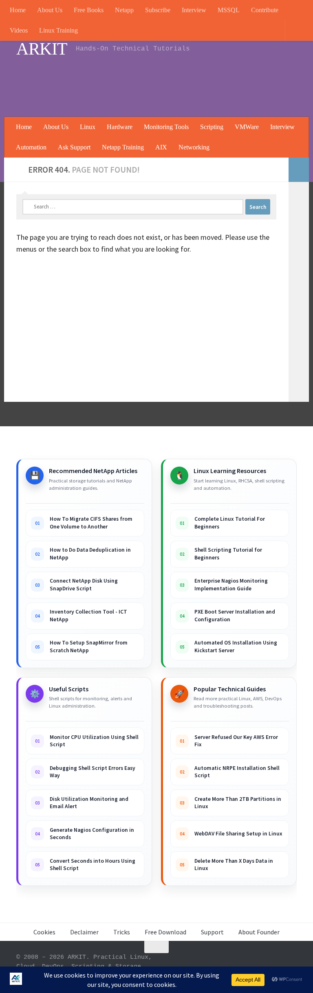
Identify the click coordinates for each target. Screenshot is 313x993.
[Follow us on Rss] (232, 963)
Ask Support (74, 147)
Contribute (264, 10)
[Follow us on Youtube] (217, 963)
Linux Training (58, 30)
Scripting (211, 126)
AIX (161, 147)
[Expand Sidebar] (299, 170)
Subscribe (157, 10)
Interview (194, 10)
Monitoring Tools (166, 126)
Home (18, 10)
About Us (49, 10)
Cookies (44, 932)
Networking (194, 147)
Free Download (165, 932)
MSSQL (229, 10)
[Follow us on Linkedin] (247, 963)
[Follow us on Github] (276, 963)
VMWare (247, 126)
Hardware (119, 126)
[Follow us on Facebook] (261, 963)
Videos (19, 30)
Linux (87, 126)
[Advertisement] (148, 83)
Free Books (89, 10)
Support (212, 932)
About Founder (259, 932)
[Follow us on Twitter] (291, 963)
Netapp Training (123, 147)
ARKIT (42, 48)
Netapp (124, 10)
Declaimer (84, 932)
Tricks (121, 932)
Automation (31, 147)
